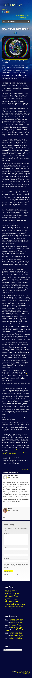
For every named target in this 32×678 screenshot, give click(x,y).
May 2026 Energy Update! (11, 601)
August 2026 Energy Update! (12, 593)
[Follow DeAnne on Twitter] (2, 12)
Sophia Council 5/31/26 (11, 600)
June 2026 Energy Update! (11, 596)
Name (5, 547)
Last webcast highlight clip (22, 15)
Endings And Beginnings (11, 590)
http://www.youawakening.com (11, 449)
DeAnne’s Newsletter (24, 675)
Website (6, 558)
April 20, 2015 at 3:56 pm (13, 477)
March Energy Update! (10, 608)
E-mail (6, 553)
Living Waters (25, 469)
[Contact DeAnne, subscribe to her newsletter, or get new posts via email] (8, 12)
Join (6, 9)
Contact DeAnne (22, 17)
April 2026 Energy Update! (11, 603)
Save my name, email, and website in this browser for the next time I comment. (16, 565)
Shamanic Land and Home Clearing (14, 606)
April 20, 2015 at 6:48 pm (13, 510)
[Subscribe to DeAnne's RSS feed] (7, 12)
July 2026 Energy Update (11, 595)
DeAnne (18, 33)
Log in (3, 9)
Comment (7, 533)
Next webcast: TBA (22, 14)
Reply (4, 504)
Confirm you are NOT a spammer (15, 575)
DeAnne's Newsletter (22, 19)
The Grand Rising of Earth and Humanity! (15, 604)
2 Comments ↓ (25, 33)
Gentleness (8, 591)
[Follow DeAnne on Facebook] (5, 12)
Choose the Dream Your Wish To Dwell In (13, 467)
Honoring (7, 598)
